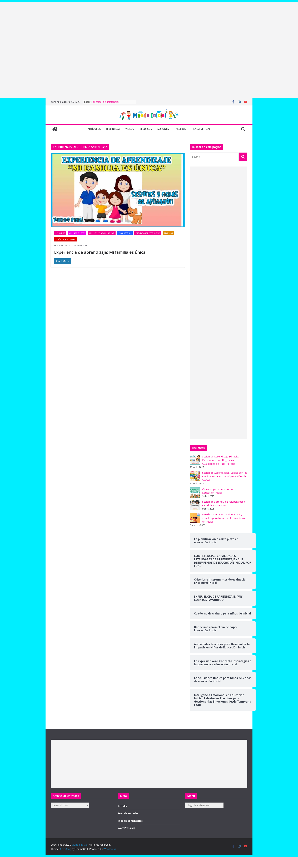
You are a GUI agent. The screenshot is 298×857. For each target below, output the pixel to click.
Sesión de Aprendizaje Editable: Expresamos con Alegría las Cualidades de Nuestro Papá (220, 460)
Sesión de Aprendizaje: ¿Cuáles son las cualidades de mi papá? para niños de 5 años (224, 476)
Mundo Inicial (80, 245)
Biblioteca (113, 128)
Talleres (180, 128)
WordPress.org (126, 828)
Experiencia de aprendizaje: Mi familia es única (100, 252)
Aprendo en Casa (77, 233)
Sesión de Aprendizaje (66, 239)
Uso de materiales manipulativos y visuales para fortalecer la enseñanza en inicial (224, 518)
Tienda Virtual (200, 128)
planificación (125, 233)
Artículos (94, 128)
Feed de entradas (128, 813)
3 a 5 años (60, 233)
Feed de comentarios (130, 820)
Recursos (146, 128)
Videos (129, 128)
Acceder (122, 806)
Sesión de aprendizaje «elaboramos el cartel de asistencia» (113, 103)
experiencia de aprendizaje (101, 233)
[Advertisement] (103, 26)
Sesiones (163, 128)
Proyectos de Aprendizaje (148, 233)
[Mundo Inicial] (55, 129)
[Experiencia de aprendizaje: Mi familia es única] (118, 190)
